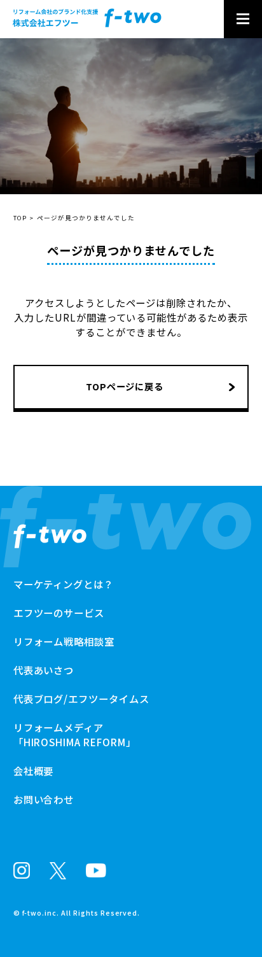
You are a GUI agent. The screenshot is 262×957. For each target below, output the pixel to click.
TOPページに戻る (125, 386)
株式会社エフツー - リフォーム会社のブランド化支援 (87, 17)
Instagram (21, 870)
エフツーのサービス (59, 613)
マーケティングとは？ (63, 584)
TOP (20, 217)
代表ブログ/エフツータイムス (81, 698)
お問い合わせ (38, 64)
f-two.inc (39, 913)
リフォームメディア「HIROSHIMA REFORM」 (74, 734)
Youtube (96, 870)
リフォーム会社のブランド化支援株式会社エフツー (49, 536)
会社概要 (33, 770)
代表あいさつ (43, 670)
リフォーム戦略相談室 (64, 46)
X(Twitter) (58, 870)
